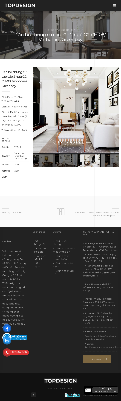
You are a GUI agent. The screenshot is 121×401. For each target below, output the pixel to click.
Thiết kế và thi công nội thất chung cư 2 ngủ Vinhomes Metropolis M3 (97, 214)
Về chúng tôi (39, 243)
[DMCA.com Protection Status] (73, 394)
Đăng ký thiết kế (39, 257)
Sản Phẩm (36, 265)
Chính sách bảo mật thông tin (64, 250)
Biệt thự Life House (12, 212)
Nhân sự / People (39, 250)
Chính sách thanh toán (61, 257)
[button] (101, 390)
